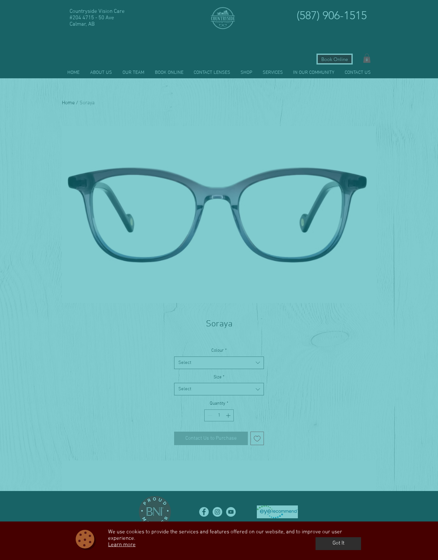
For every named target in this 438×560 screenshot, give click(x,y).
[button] (338, 543)
